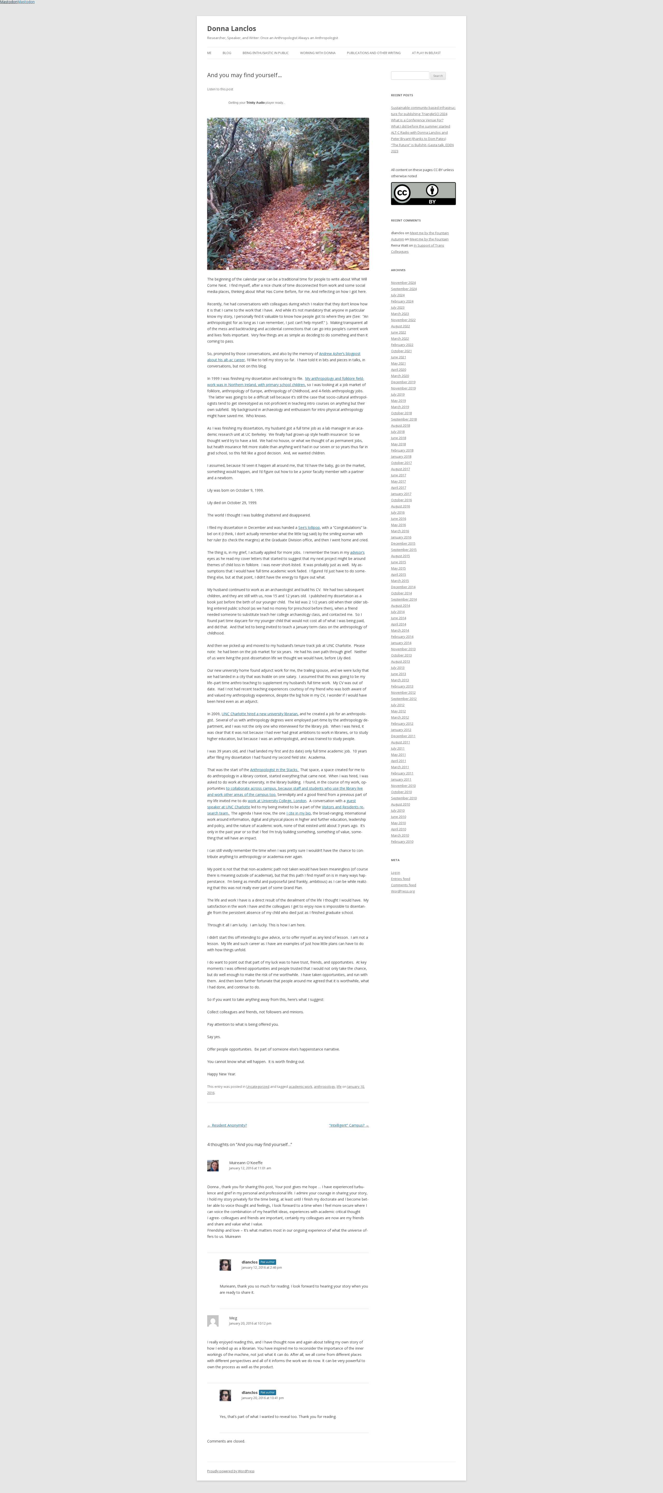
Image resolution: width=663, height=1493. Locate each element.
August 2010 (400, 804)
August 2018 (400, 425)
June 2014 (398, 618)
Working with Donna (318, 53)
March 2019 (400, 406)
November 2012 (403, 692)
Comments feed (403, 885)
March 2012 (400, 717)
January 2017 (401, 493)
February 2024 (402, 301)
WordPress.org (403, 891)
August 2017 (400, 469)
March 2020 (400, 375)
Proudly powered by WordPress (230, 1471)
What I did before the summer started (420, 126)
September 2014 (404, 599)
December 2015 (403, 543)
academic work (300, 1086)
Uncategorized (257, 1086)
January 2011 (401, 779)
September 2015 (404, 549)
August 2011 (400, 742)
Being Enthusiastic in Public (266, 53)
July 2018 (398, 431)
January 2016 (401, 537)
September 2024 (404, 288)
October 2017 (401, 462)
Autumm (397, 239)
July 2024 (398, 295)
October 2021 (401, 351)
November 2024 (403, 282)
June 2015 (398, 562)
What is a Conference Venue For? (417, 120)
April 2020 (398, 369)
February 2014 (402, 636)
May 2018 (398, 444)
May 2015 (398, 568)
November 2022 (403, 319)
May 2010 (398, 823)
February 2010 (402, 841)
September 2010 (404, 798)
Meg (233, 1317)
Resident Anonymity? (227, 1125)
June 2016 (398, 518)
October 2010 (401, 791)
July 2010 (398, 810)
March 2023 (400, 313)
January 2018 (401, 456)
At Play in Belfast (426, 53)
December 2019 (403, 382)
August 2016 (400, 506)
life (339, 1086)
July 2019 (398, 394)
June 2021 (398, 357)
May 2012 (398, 711)
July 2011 (398, 748)
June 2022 (398, 332)
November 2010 (403, 785)
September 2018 (404, 419)
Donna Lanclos (231, 28)
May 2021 (398, 363)
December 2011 (403, 736)
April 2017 (398, 487)
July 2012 (398, 705)
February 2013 (402, 686)
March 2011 (400, 767)
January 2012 (401, 729)
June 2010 (398, 816)
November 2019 (403, 388)
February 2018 (402, 450)
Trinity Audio (255, 103)
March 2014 (400, 630)
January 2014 (401, 642)
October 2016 (401, 500)
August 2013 (400, 661)
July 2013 (398, 667)
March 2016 (400, 531)
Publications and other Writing (374, 53)
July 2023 (398, 307)
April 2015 (398, 574)
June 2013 (398, 673)
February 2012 (402, 723)
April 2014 (398, 624)
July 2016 (398, 512)
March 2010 (400, 835)
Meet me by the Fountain (429, 233)
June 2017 (398, 475)
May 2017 (398, 481)
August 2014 (400, 605)
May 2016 (398, 524)
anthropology (324, 1086)
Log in (395, 872)
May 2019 (398, 400)
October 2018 (401, 413)
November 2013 (403, 649)
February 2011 (402, 773)
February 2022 (402, 344)
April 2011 (398, 760)
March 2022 (400, 338)
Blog (227, 53)
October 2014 (401, 593)
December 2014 (403, 587)
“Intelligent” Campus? (349, 1125)
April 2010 (398, 829)
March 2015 (400, 580)
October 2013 (401, 655)
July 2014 (398, 611)
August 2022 (400, 326)
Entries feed (400, 878)
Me (209, 53)
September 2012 (404, 698)
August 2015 (400, 555)
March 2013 (400, 680)
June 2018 (398, 437)
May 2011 (398, 754)
